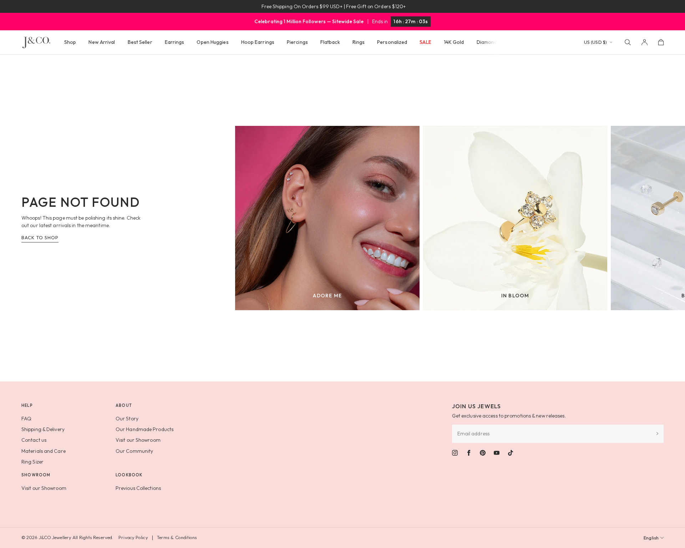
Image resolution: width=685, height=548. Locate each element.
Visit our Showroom (138, 440)
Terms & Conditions (177, 537)
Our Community (134, 451)
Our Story (127, 418)
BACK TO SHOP (40, 237)
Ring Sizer (32, 462)
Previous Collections (138, 488)
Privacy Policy (133, 537)
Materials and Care (43, 451)
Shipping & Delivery (43, 429)
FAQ (26, 418)
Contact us (33, 440)
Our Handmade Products (144, 429)
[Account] (644, 42)
